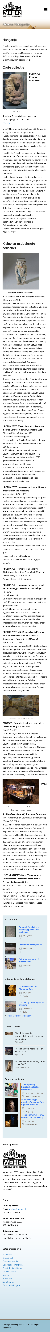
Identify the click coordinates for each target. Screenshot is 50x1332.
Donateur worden (11, 1261)
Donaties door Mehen (13, 1264)
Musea (6, 1275)
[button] (45, 9)
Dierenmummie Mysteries (30, 944)
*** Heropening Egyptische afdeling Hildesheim (30, 1087)
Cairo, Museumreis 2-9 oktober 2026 (29, 960)
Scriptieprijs (8, 1282)
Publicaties (8, 1278)
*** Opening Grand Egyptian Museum (31, 1003)
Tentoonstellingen (11, 1285)
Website (6, 123)
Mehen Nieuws (10, 1271)
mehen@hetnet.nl (17, 1209)
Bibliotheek (8, 1258)
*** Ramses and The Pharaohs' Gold (28, 987)
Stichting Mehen (18, 1324)
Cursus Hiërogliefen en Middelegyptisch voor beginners (29, 929)
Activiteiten (8, 1254)
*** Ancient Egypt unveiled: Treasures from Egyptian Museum (32, 1102)
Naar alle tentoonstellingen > (20, 1015)
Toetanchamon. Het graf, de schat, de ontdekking (32, 1116)
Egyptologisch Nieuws (13, 1268)
